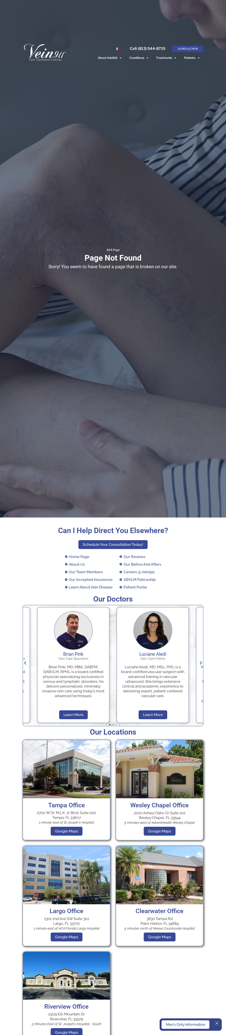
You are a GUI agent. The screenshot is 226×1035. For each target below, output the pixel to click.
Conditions (136, 57)
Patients (189, 57)
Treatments (164, 57)
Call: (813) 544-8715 (147, 48)
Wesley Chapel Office (159, 805)
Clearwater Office (159, 911)
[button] (25, 663)
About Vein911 (107, 57)
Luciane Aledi (73, 654)
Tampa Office (66, 805)
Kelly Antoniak (152, 654)
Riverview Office (66, 1006)
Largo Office (66, 911)
